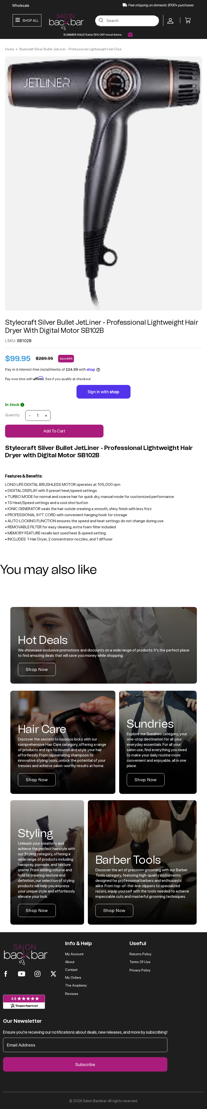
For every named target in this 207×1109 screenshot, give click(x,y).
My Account (74, 954)
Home (9, 49)
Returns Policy (140, 954)
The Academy (76, 985)
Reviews (71, 994)
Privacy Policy (140, 970)
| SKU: (10, 340)
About (69, 962)
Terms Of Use (140, 962)
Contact (71, 970)
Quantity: (12, 415)
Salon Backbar (95, 1101)
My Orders (73, 977)
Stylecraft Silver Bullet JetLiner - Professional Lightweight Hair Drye (70, 49)
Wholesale (20, 5)
